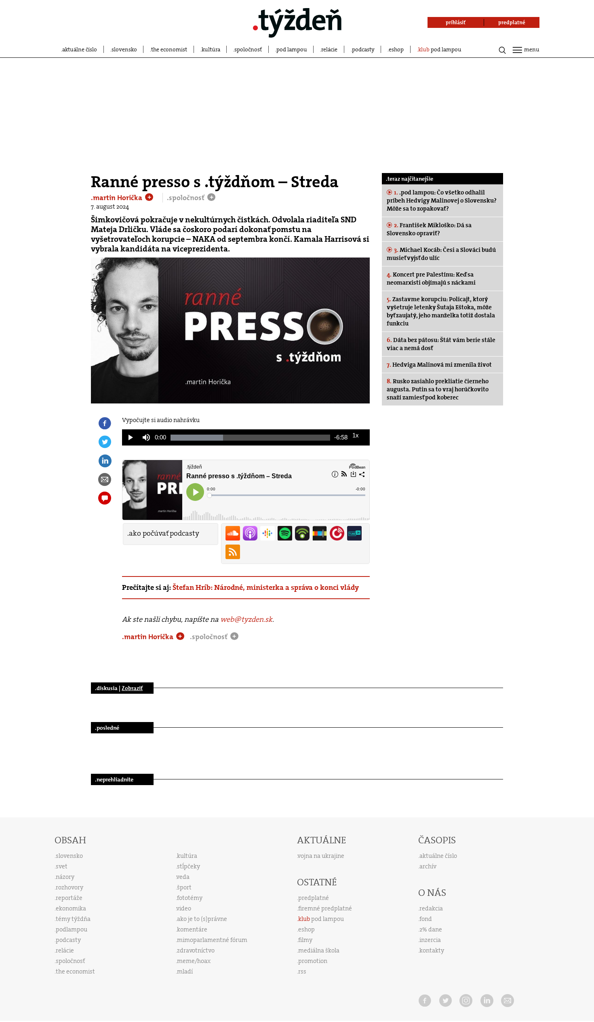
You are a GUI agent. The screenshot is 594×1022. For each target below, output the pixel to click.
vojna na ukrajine (321, 856)
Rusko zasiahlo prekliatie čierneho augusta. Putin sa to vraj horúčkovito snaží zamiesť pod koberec (438, 389)
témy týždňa (73, 919)
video (184, 908)
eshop (396, 49)
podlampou (71, 929)
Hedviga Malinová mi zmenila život (439, 365)
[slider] (250, 438)
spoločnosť (248, 49)
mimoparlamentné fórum (212, 940)
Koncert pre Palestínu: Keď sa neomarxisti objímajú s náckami (431, 278)
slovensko (124, 49)
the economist (169, 49)
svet (61, 866)
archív (427, 866)
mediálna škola (318, 950)
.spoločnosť (186, 198)
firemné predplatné (325, 908)
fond (425, 919)
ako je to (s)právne (202, 919)
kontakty (431, 950)
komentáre (192, 929)
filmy (305, 940)
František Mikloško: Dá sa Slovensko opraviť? (429, 229)
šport (184, 887)
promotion (312, 961)
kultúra (211, 49)
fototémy (189, 898)
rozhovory (69, 887)
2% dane (430, 929)
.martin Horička (117, 198)
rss (302, 971)
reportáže (69, 898)
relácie (329, 49)
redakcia (431, 908)
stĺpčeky (188, 866)
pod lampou (291, 49)
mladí (185, 971)
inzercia (430, 940)
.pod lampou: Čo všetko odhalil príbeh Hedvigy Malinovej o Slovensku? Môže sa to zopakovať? (442, 200)
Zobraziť (132, 688)
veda (183, 877)
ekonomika (71, 908)
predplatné (313, 898)
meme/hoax (194, 961)
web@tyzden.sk (246, 619)
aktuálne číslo (79, 49)
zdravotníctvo (196, 950)
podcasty (363, 49)
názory (65, 877)
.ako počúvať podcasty (163, 533)
